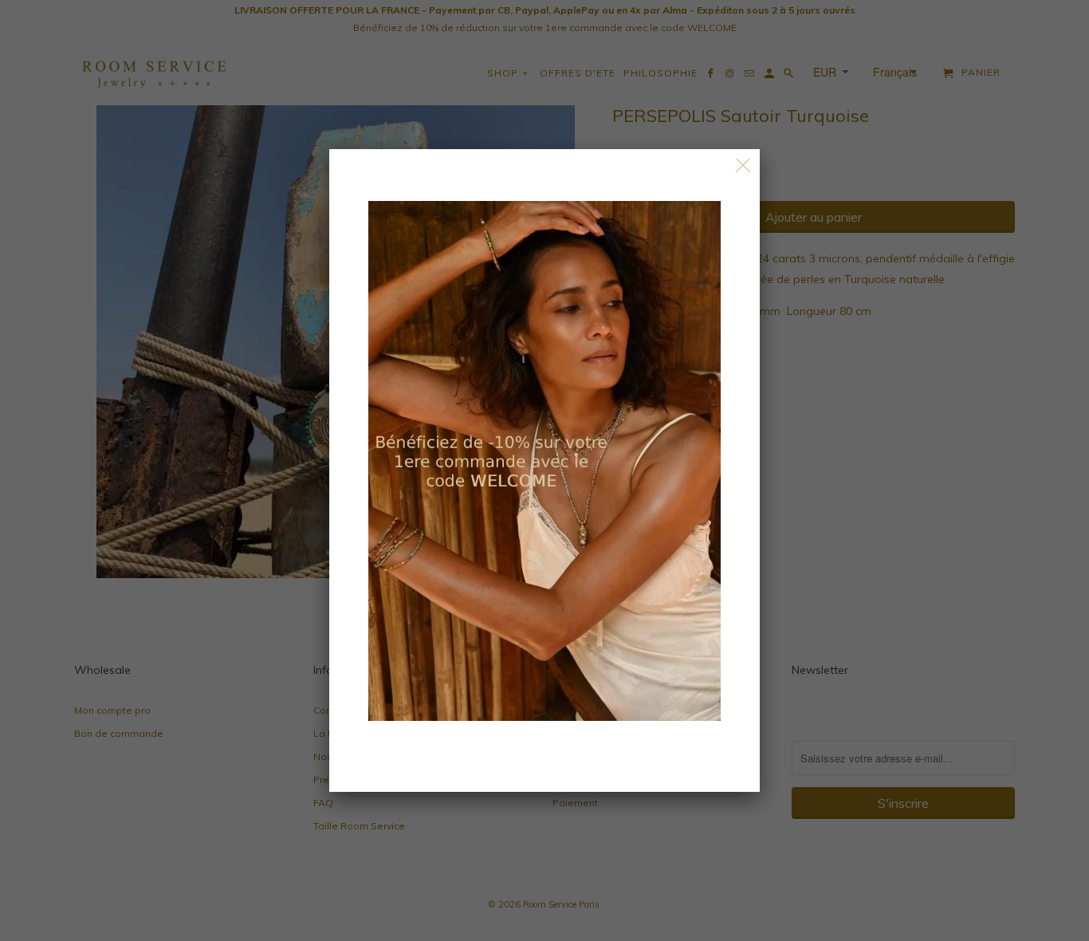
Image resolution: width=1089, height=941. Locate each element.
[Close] (743, 165)
